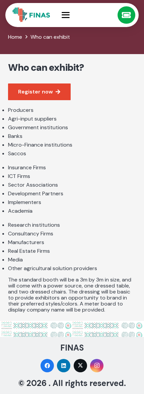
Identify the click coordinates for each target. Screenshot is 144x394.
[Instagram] (96, 365)
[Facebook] (47, 365)
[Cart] (126, 15)
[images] (31, 14)
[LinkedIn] (63, 365)
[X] (80, 365)
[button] (87, 15)
